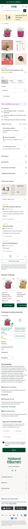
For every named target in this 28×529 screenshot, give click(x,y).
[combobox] (12, 11)
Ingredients (4, 162)
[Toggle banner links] (26, 2)
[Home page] (14, 6)
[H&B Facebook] (15, 470)
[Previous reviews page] (3, 256)
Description (4, 156)
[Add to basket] (11, 324)
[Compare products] (20, 320)
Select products (20, 336)
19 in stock (7, 96)
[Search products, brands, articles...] (25, 11)
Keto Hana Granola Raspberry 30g (6, 328)
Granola (6, 23)
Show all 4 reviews (14, 261)
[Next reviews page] (25, 256)
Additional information (8, 173)
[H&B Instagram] (12, 470)
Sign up (14, 450)
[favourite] (13, 278)
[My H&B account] (23, 6)
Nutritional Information (8, 168)
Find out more (3, 269)
